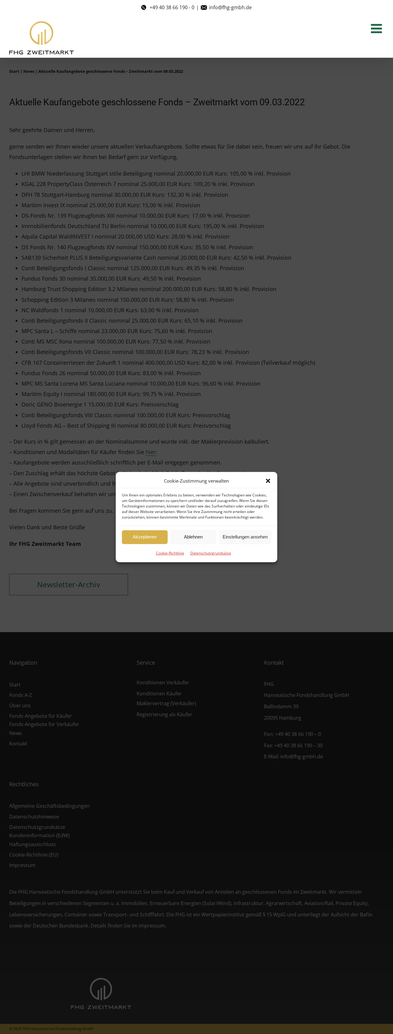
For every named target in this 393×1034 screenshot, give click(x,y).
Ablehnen (193, 536)
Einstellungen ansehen (245, 536)
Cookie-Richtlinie (170, 553)
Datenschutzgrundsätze (210, 553)
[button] (268, 481)
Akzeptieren (145, 536)
